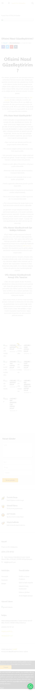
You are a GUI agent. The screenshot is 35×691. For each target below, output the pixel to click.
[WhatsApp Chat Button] (30, 686)
